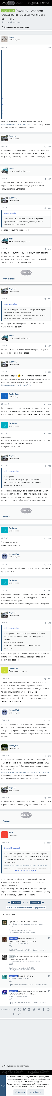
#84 (49, 208)
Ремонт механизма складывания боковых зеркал (22, 940)
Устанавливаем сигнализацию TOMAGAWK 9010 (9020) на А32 (27, 992)
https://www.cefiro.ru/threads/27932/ (17, 124)
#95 (49, 623)
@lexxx (11, 996)
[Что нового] (43, 3)
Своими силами (22, 943)
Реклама (6, 516)
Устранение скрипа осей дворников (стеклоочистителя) (29, 957)
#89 (49, 404)
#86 (49, 299)
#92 (49, 538)
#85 (49, 249)
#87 (49, 346)
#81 (49, 47)
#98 (49, 756)
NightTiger (13, 924)
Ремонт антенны (25, 975)
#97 (49, 720)
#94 (49, 590)
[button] (4, 3)
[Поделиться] (45, 47)
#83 (49, 179)
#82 (49, 146)
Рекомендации (9, 278)
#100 (49, 843)
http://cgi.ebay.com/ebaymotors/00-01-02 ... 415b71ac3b (25, 772)
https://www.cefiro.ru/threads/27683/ (17, 385)
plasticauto (15, 968)
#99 (49, 798)
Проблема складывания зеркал (23, 921)
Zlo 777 (6, 22)
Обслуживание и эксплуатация (30, 924)
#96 (49, 678)
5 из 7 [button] (25, 902)
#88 (49, 372)
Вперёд (34, 902)
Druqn (11, 961)
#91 (49, 466)
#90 (49, 433)
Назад (17, 902)
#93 (49, 564)
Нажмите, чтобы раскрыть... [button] (26, 870)
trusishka (12, 978)
